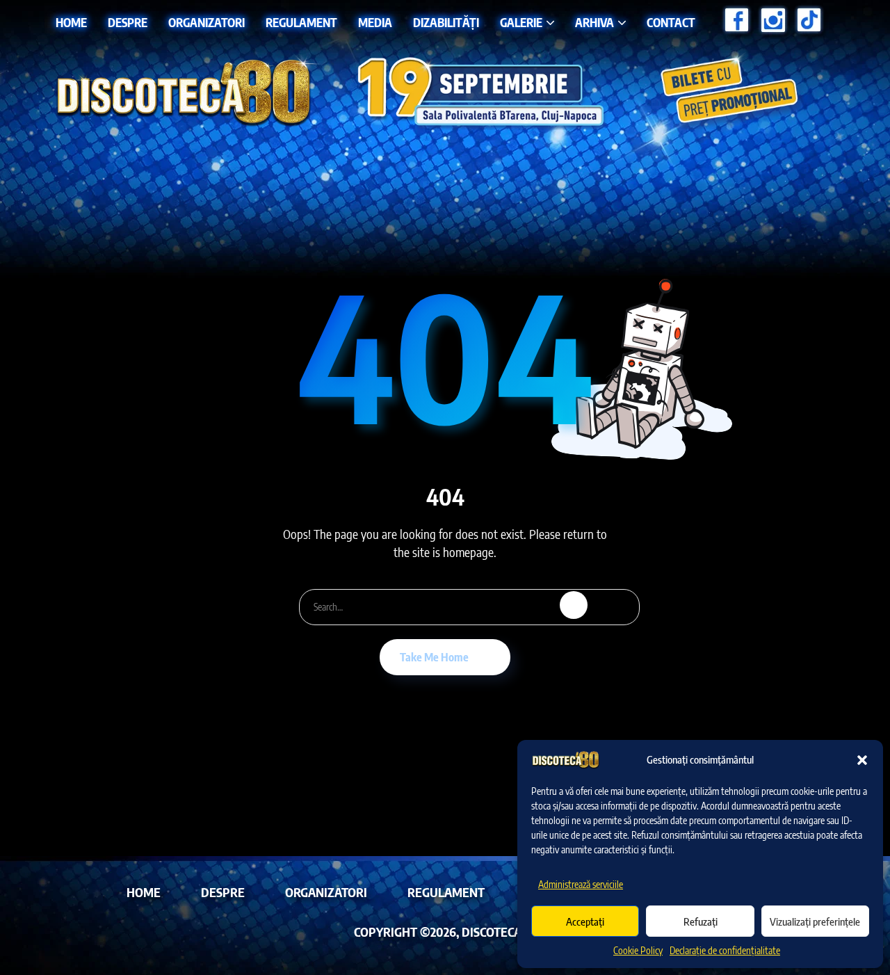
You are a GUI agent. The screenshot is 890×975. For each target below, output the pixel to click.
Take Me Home (434, 657)
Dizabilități (446, 22)
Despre (127, 22)
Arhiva (594, 22)
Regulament (301, 22)
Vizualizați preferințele (815, 921)
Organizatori (206, 22)
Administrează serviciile (580, 884)
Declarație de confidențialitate (725, 950)
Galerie (521, 22)
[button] (862, 760)
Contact (671, 22)
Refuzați (700, 921)
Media (375, 22)
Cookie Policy (638, 950)
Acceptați (585, 921)
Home (71, 22)
